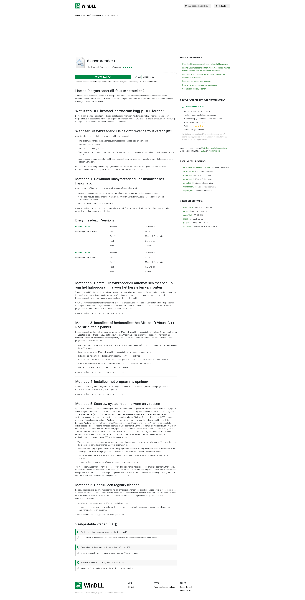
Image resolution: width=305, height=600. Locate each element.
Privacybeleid (152, 82)
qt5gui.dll (186, 223)
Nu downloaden (103, 77)
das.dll (185, 219)
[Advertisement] (152, 38)
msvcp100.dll (188, 175)
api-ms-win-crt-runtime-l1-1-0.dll (196, 168)
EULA (142, 82)
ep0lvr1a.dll (187, 226)
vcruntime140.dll (189, 187)
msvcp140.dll (188, 179)
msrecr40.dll (188, 207)
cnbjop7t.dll (187, 215)
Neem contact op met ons (164, 587)
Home (77, 15)
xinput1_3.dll (188, 190)
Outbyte (98, 82)
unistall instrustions (111, 82)
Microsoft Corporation (92, 15)
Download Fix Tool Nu (194, 106)
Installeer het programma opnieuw (196, 81)
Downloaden (82, 227)
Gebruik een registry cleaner (194, 89)
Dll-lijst (131, 587)
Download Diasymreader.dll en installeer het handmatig (205, 64)
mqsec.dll (187, 211)
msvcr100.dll (188, 183)
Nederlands (221, 6)
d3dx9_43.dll (188, 171)
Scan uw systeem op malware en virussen (199, 85)
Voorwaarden (185, 590)
